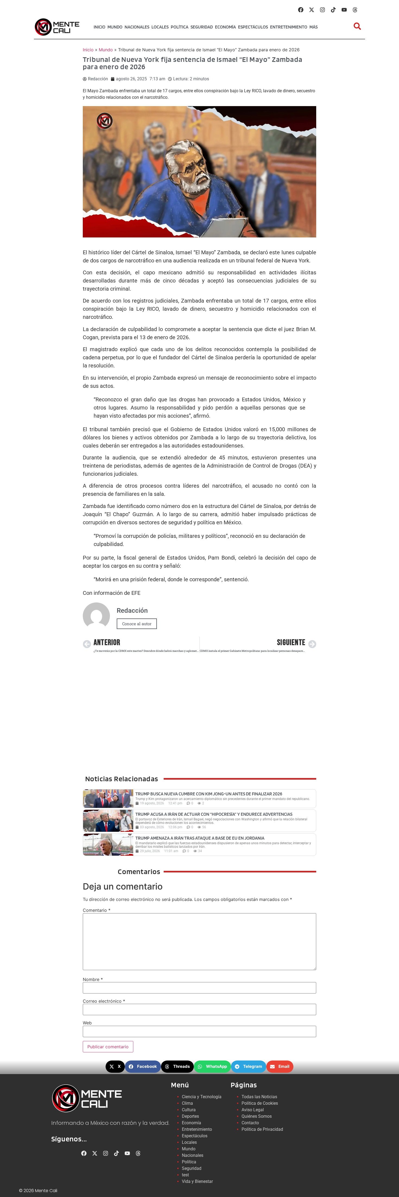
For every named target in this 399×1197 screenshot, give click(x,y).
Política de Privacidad (262, 1129)
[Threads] (355, 9)
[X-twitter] (311, 9)
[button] (115, 1067)
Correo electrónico (104, 1001)
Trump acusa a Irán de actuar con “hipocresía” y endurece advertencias (213, 814)
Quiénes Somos (257, 1116)
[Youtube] (344, 9)
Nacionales (137, 27)
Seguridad (202, 27)
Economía (225, 27)
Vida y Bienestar (197, 1181)
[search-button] (357, 26)
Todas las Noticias (259, 1096)
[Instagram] (322, 9)
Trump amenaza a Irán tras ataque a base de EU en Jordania (199, 838)
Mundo (114, 27)
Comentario (96, 910)
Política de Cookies (260, 1103)
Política (179, 27)
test (185, 1174)
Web (87, 1023)
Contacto (250, 1122)
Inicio (99, 27)
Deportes (190, 1116)
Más (313, 27)
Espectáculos (253, 27)
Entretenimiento (288, 27)
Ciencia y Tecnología (201, 1096)
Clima (187, 1103)
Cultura (189, 1109)
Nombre (93, 979)
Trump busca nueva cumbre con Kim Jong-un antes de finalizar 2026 (208, 793)
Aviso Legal (253, 1109)
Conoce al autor (136, 623)
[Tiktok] (333, 9)
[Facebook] (300, 9)
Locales (160, 27)
